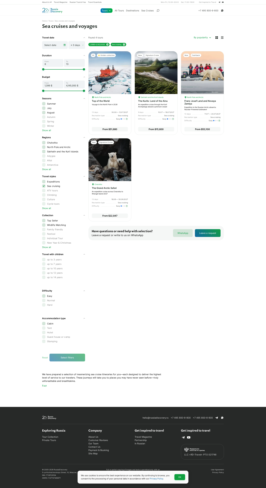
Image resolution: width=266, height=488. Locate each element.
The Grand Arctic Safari (104, 188)
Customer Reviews (98, 440)
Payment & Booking (98, 450)
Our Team (93, 443)
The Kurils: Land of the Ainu (153, 101)
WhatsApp (182, 233)
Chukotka (98, 184)
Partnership (141, 440)
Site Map (93, 453)
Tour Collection (50, 436)
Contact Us (94, 446)
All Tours (119, 10)
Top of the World (101, 101)
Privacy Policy (218, 472)
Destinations (132, 10)
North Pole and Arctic (102, 97)
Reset (45, 357)
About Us (45, 2)
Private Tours (49, 440)
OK (179, 477)
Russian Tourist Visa (78, 2)
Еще (44, 385)
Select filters (67, 357)
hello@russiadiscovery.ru (155, 417)
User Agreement (217, 470)
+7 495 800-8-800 (181, 417)
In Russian (140, 443)
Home (44, 21)
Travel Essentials (95, 2)
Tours (105, 10)
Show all (46, 130)
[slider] (43, 69)
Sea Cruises (147, 10)
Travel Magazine (60, 2)
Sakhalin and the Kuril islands (151, 97)
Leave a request (207, 233)
